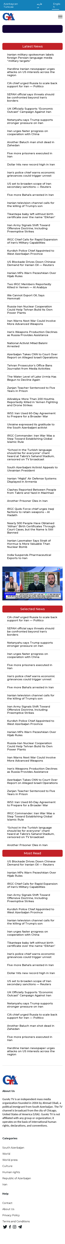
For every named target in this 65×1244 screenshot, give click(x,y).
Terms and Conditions (16, 1221)
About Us (8, 1209)
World (6, 1153)
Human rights (11, 1172)
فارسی (39, 5)
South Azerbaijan (13, 1147)
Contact (7, 1203)
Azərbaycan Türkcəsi (11, 5)
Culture (7, 1166)
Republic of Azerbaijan (16, 1178)
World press (10, 1159)
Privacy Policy (11, 1215)
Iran (4, 1184)
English (56, 5)
